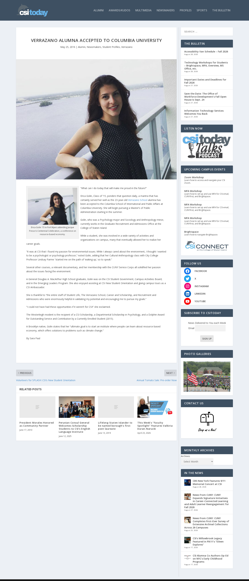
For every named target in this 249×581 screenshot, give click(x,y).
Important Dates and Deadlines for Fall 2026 (205, 81)
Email (191, 328)
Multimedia (143, 10)
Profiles (186, 10)
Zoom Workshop (194, 177)
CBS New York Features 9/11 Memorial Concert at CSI (209, 482)
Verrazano (126, 47)
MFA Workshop (193, 191)
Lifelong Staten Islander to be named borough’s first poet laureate (115, 425)
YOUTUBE (200, 301)
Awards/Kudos (119, 10)
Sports (202, 10)
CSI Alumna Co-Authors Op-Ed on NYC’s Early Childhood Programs (210, 558)
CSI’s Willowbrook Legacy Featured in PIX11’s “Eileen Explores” (208, 541)
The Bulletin (221, 10)
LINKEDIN (200, 293)
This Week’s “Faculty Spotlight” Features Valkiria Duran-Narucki (155, 425)
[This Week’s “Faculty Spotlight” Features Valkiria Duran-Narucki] (155, 407)
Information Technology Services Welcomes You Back (204, 112)
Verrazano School (137, 200)
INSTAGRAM (202, 286)
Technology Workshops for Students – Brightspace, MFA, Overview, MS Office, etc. (206, 65)
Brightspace (191, 231)
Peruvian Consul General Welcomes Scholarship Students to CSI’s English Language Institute (74, 427)
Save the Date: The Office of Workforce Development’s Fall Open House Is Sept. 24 (205, 96)
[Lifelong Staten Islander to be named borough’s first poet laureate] (116, 407)
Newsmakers (166, 10)
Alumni (99, 10)
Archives (185, 456)
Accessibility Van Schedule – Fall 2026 (206, 51)
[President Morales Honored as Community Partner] (37, 407)
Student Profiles (111, 47)
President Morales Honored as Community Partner (36, 424)
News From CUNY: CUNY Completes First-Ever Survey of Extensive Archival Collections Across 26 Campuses (206, 523)
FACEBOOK (201, 271)
